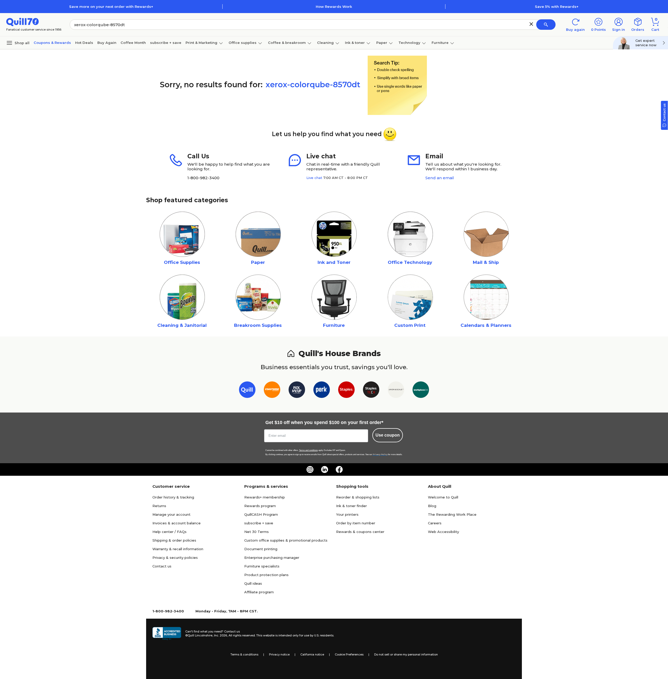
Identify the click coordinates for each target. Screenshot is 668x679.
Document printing (260, 549)
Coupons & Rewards (52, 42)
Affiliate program (259, 592)
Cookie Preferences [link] (349, 654)
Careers (435, 523)
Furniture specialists (261, 566)
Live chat (314, 178)
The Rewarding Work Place (452, 514)
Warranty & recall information (177, 549)
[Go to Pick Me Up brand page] (296, 390)
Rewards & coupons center (360, 532)
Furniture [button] (440, 42)
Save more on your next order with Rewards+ (111, 6)
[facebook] (339, 469)
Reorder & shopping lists (357, 497)
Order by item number (355, 523)
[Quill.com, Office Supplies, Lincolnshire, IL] (166, 633)
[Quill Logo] (22, 21)
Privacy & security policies (175, 557)
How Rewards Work (334, 6)
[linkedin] (324, 469)
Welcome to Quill (443, 497)
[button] (531, 24)
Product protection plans (266, 575)
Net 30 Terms (256, 532)
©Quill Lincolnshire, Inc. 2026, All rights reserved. (220, 635)
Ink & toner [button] (355, 42)
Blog (432, 506)
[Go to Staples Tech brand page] (371, 390)
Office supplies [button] (243, 42)
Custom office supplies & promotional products (285, 540)
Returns (159, 506)
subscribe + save (165, 42)
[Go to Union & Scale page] (396, 390)
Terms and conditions (308, 450)
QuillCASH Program (261, 514)
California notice (312, 654)
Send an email (439, 177)
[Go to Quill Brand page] (247, 390)
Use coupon (387, 435)
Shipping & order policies (174, 540)
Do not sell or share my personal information (406, 654)
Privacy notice (279, 654)
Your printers (347, 514)
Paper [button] (381, 42)
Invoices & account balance (176, 523)
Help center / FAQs (169, 532)
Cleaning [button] (325, 42)
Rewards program (260, 506)
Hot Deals (84, 42)
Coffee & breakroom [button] (287, 42)
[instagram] (310, 469)
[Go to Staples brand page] (346, 390)
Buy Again (106, 42)
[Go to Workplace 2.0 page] (420, 390)
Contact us (161, 566)
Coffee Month (133, 42)
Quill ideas (253, 583)
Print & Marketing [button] (201, 42)
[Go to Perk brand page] (321, 390)
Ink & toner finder (351, 506)
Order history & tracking (173, 497)
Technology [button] (409, 42)
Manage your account (171, 514)
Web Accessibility (443, 532)
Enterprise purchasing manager (271, 557)
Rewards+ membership (264, 497)
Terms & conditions (244, 654)
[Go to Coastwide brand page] (272, 390)
